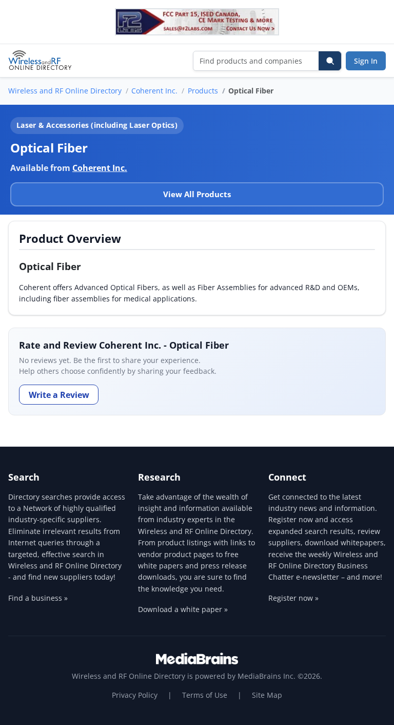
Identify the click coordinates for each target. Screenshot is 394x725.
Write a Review (59, 394)
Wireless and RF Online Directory (65, 91)
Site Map (267, 695)
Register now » (293, 598)
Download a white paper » (183, 609)
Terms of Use (204, 695)
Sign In (366, 61)
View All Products (197, 194)
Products (203, 91)
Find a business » (38, 598)
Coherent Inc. (154, 91)
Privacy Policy (134, 695)
